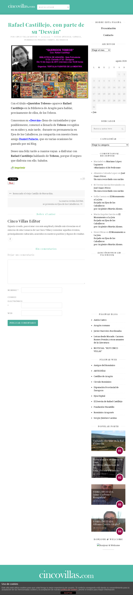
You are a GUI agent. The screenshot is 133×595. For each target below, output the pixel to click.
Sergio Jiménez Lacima (105, 418)
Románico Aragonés (104, 412)
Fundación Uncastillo (104, 407)
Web (10, 313)
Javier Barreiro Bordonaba (107, 331)
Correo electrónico (14, 301)
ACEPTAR (68, 593)
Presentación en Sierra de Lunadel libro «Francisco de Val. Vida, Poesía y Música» (108, 465)
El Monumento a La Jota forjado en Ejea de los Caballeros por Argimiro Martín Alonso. (109, 202)
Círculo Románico (102, 382)
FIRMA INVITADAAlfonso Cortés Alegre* (106, 523)
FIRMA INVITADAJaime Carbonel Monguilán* (103, 494)
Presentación (108, 28)
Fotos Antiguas (62, 36)
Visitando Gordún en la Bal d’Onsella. (108, 442)
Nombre (13, 290)
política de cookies (69, 590)
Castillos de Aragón (103, 376)
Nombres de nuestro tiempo (39, 40)
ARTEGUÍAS (100, 371)
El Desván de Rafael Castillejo (108, 401)
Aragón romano (102, 325)
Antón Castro (100, 320)
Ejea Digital (99, 396)
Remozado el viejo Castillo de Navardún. (32, 193)
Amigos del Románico (104, 365)
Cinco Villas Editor (26, 36)
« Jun (93, 112)
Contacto (108, 35)
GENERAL (77, 36)
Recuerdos (62, 40)
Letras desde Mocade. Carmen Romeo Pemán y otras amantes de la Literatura (109, 339)
